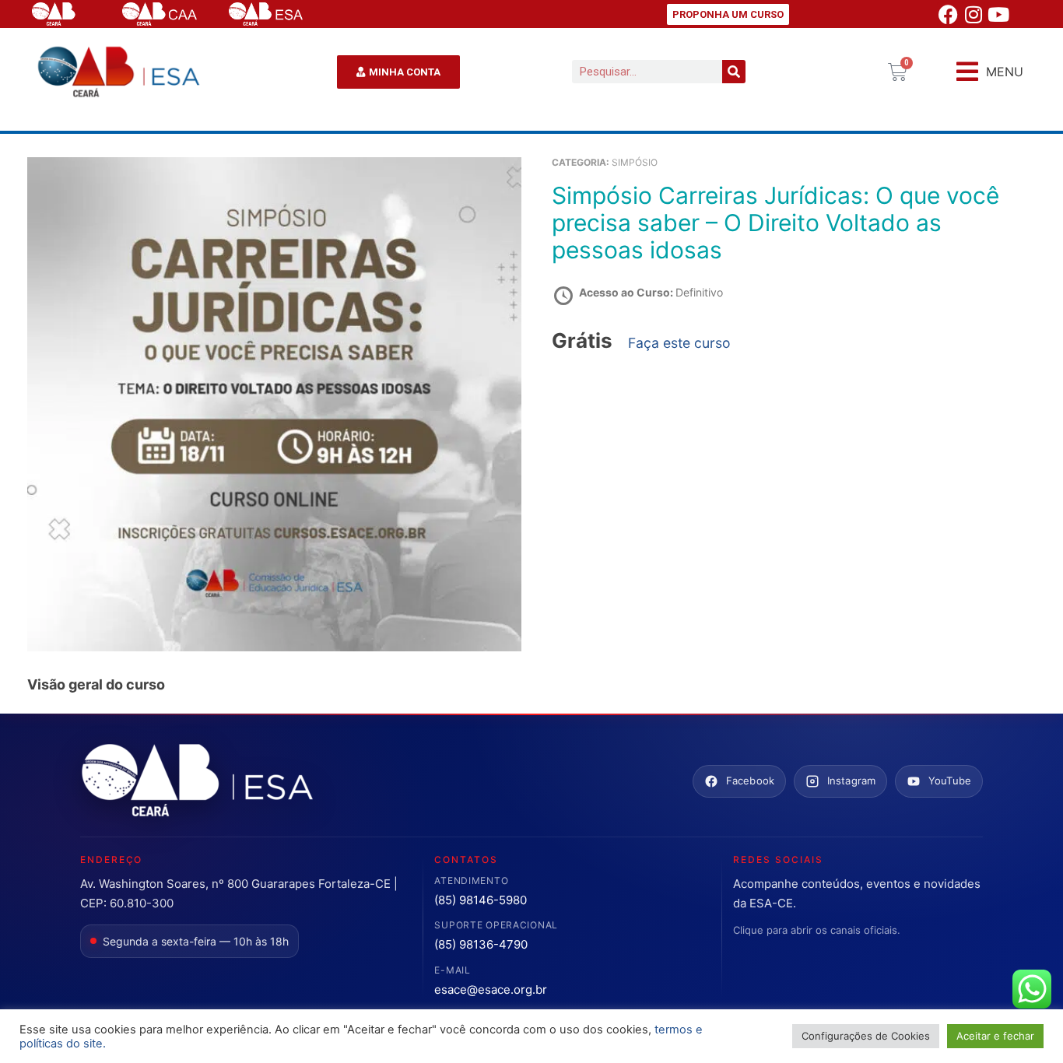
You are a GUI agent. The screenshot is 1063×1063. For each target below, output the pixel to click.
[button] (989, 72)
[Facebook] (948, 14)
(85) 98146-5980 (480, 900)
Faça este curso (679, 343)
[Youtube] (998, 14)
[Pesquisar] (734, 71)
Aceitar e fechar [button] (995, 1036)
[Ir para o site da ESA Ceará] (197, 781)
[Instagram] (973, 14)
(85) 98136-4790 (481, 944)
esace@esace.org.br (490, 989)
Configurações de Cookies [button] (866, 1036)
